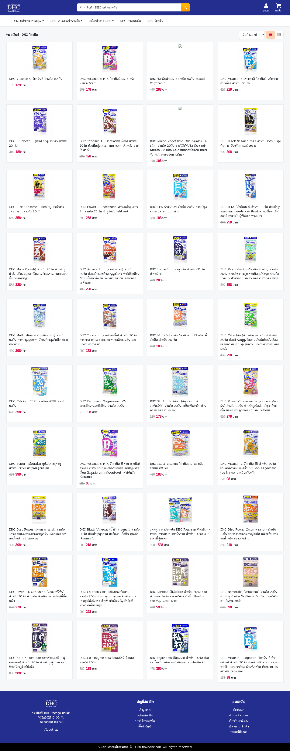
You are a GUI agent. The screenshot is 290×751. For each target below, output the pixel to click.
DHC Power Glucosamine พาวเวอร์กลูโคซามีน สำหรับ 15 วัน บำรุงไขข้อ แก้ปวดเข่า (109, 209)
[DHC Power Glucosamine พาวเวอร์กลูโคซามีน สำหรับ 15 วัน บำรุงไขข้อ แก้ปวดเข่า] (110, 186)
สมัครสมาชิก (145, 715)
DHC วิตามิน (155, 20)
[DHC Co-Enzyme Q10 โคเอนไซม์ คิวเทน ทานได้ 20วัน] (110, 637)
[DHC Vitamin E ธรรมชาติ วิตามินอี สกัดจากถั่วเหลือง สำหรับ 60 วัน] (250, 57)
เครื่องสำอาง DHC (100, 20)
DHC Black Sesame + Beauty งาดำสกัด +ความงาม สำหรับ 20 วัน (37, 209)
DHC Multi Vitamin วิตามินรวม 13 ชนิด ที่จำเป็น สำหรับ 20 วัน (178, 337)
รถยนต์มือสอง (238, 731)
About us (51, 729)
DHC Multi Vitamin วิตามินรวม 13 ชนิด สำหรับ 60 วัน (177, 466)
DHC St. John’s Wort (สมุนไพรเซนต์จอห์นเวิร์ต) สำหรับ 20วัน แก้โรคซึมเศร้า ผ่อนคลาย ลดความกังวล (178, 406)
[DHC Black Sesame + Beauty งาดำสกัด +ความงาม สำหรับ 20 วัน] (39, 186)
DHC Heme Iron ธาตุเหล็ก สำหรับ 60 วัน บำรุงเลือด (177, 271)
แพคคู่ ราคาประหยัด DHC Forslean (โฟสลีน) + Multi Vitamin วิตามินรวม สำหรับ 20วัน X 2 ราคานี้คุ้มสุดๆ (180, 534)
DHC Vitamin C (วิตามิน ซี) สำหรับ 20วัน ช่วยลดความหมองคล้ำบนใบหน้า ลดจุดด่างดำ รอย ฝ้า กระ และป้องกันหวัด (248, 468)
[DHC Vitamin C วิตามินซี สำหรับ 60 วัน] (39, 57)
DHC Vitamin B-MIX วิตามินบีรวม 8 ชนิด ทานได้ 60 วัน (107, 81)
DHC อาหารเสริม (130, 20)
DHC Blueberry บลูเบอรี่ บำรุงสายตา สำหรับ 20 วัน (38, 143)
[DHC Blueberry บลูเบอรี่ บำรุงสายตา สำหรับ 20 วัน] (39, 120)
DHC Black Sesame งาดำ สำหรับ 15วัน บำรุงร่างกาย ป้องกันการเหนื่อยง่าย (250, 143)
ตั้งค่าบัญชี (145, 726)
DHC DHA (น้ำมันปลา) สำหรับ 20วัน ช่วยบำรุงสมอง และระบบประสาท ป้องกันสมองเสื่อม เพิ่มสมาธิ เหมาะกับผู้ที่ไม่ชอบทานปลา (250, 211)
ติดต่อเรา (238, 709)
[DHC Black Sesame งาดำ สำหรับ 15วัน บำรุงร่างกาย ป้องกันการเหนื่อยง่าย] (250, 120)
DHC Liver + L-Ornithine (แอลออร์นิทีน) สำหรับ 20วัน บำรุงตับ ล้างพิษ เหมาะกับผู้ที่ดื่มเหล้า (38, 596)
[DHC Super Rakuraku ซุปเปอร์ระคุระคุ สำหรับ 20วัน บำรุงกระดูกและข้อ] (39, 442)
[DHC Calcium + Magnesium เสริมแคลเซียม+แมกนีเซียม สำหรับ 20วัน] (110, 380)
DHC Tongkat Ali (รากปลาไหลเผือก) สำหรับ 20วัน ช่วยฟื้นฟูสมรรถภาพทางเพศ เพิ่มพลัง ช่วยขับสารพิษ (109, 145)
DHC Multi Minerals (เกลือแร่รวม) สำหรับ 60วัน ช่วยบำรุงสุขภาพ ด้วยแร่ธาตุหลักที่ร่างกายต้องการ (38, 340)
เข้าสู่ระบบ (145, 709)
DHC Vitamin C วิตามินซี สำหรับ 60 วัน (35, 79)
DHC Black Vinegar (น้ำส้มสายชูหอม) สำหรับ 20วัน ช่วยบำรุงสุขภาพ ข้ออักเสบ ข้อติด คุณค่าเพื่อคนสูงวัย (110, 534)
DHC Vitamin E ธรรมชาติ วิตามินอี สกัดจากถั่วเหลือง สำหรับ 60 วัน (249, 81)
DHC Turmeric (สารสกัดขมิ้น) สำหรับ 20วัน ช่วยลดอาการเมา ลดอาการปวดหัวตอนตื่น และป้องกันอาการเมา (108, 340)
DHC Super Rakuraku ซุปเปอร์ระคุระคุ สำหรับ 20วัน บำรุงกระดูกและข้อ (35, 466)
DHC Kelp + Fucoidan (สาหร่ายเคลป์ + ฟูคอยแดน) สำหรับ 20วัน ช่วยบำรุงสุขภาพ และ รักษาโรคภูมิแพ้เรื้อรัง (37, 662)
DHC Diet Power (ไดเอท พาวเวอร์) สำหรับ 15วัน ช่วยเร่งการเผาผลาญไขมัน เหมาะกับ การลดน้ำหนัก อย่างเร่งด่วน (37, 534)
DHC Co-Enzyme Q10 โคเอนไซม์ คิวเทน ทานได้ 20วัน (107, 660)
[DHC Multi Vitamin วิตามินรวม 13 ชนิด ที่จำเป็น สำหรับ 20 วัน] (180, 314)
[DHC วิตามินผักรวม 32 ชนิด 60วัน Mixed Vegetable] (180, 57)
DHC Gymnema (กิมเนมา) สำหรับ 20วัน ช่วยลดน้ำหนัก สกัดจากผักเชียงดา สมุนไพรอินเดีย (179, 660)
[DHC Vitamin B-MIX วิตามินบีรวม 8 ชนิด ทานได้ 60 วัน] (110, 57)
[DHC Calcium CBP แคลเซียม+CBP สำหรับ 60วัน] (39, 380)
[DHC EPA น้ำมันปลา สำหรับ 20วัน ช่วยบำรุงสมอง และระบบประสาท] (180, 186)
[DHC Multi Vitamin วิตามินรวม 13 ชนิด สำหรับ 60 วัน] (180, 442)
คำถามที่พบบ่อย (239, 715)
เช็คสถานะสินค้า (239, 726)
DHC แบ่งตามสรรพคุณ (27, 20)
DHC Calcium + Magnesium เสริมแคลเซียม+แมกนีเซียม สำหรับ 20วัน (103, 403)
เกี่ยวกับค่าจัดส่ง (239, 720)
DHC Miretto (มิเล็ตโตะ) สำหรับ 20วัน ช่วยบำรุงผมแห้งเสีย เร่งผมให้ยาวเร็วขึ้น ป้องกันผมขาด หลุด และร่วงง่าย (178, 596)
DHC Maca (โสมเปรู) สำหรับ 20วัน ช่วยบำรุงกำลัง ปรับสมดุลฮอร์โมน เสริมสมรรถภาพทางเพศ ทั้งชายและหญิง (38, 274)
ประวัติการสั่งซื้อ (145, 720)
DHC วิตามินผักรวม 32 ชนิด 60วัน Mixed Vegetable (177, 81)
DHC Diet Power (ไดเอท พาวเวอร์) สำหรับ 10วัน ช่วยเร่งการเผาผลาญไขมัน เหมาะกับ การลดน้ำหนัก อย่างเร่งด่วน (249, 534)
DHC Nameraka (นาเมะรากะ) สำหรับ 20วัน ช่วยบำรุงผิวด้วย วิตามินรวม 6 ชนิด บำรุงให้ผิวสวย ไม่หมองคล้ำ (249, 596)
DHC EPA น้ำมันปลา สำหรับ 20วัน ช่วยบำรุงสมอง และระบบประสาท (178, 209)
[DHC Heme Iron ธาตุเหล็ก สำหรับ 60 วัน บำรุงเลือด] (180, 248)
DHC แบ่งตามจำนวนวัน (65, 20)
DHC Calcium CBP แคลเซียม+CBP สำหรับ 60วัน (37, 403)
